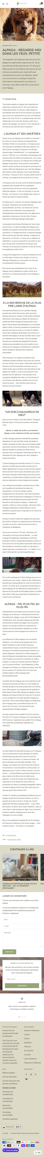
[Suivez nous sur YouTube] (26, 1079)
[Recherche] (7, 4)
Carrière (27, 1039)
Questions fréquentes (31, 1030)
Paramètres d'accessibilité (7, 1113)
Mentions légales (8, 1073)
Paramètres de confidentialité (7, 1100)
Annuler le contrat (9, 1088)
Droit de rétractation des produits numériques (11, 1082)
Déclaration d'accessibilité (7, 1106)
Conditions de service (25, 910)
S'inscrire (27, 1055)
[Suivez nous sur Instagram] (31, 1074)
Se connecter (28, 1051)
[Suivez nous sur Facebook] (26, 1074)
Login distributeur (30, 1059)
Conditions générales (10, 1119)
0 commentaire (10, 835)
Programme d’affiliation (32, 1063)
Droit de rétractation (9, 1077)
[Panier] (40, 4)
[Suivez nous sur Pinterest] (35, 1074)
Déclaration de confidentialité (7, 1093)
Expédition (28, 1043)
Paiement (27, 1047)
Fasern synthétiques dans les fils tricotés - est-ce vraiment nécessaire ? (19, 885)
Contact (27, 1035)
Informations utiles (9, 45)
